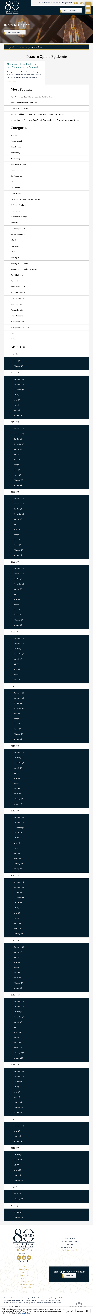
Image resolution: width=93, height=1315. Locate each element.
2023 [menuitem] (15, 492)
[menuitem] (24, 1264)
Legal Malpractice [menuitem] (18, 228)
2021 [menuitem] (15, 632)
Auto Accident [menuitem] (16, 141)
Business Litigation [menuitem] (18, 164)
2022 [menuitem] (15, 562)
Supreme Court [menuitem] (17, 304)
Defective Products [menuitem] (18, 205)
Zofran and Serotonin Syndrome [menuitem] (24, 102)
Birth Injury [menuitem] (15, 152)
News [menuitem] (13, 251)
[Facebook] (19, 1257)
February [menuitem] (18, 366)
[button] (88, 10)
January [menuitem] (18, 415)
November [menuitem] (19, 384)
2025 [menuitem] (15, 372)
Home (24, 1264)
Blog (13, 47)
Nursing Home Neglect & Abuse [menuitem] (24, 269)
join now (69, 1275)
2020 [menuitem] (15, 686)
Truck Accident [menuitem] (17, 316)
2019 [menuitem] (15, 746)
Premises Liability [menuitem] (18, 292)
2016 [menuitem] (15, 940)
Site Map (24, 1278)
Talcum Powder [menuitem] (17, 310)
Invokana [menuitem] (14, 222)
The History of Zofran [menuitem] (20, 108)
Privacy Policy (24, 1281)
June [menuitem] (17, 400)
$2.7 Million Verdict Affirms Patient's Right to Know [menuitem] (32, 97)
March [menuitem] (17, 475)
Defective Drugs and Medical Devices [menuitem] (25, 199)
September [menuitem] (19, 389)
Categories (23, 47)
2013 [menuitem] (14, 1119)
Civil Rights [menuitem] (15, 187)
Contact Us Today (14, 32)
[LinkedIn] (24, 1257)
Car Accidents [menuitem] (16, 176)
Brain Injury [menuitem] (15, 158)
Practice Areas (24, 1270)
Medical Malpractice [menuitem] (19, 234)
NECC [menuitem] (13, 240)
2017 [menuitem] (15, 875)
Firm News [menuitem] (15, 211)
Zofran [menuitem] (13, 339)
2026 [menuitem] (14, 354)
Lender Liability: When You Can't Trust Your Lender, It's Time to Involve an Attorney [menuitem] (45, 120)
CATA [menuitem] (13, 181)
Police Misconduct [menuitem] (18, 286)
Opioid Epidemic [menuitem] (17, 275)
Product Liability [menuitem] (17, 298)
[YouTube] (29, 1257)
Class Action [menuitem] (16, 193)
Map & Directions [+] (69, 1250)
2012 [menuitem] (15, 1148)
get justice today (70, 10)
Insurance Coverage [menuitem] (19, 216)
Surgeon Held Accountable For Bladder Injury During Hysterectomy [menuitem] (38, 114)
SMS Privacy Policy (24, 1287)
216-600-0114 (82, 2)
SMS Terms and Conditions (24, 1284)
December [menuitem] (19, 379)
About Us (23, 1267)
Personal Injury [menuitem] (17, 281)
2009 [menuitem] (14, 1205)
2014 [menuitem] (15, 1064)
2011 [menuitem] (14, 1187)
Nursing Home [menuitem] (16, 257)
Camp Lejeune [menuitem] (16, 170)
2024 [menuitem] (15, 422)
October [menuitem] (18, 439)
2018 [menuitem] (15, 811)
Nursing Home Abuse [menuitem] (19, 263)
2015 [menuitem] (15, 995)
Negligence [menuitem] (15, 246)
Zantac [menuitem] (13, 333)
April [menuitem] (17, 361)
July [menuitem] (16, 395)
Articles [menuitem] (14, 135)
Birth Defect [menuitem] (16, 147)
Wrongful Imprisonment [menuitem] (21, 327)
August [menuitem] (18, 449)
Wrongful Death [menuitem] (17, 321)
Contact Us (24, 1275)
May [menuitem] (16, 405)
